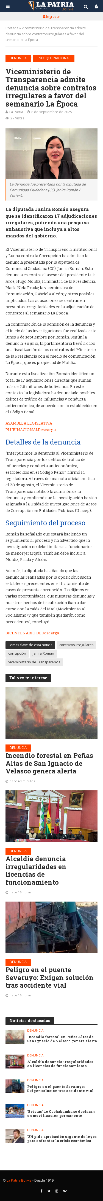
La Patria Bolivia (19, 1180)
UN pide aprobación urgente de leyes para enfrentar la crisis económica (61, 1139)
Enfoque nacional (53, 58)
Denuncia (18, 58)
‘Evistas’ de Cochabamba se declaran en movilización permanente (61, 1113)
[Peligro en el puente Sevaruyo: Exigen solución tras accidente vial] (51, 927)
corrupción (17, 653)
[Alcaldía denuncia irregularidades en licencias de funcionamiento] (51, 816)
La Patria (16, 112)
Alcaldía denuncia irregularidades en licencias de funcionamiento (35, 870)
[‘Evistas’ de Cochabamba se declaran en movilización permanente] (14, 1111)
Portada (11, 28)
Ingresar (52, 16)
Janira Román (43, 653)
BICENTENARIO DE (23, 633)
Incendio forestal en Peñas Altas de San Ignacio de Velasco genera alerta (49, 763)
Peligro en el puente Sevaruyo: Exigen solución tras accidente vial (49, 977)
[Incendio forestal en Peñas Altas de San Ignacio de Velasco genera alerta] (51, 712)
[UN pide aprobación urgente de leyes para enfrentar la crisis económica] (14, 1136)
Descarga (47, 430)
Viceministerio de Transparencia (34, 662)
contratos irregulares (76, 645)
